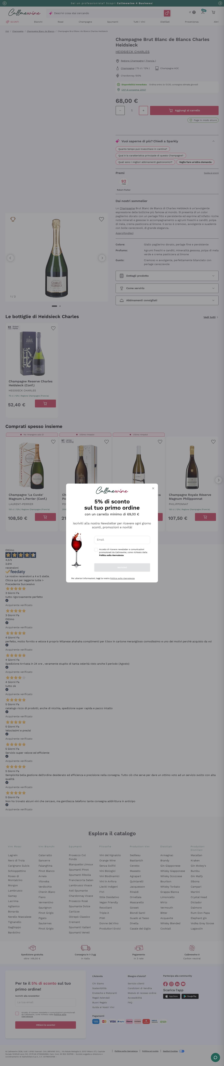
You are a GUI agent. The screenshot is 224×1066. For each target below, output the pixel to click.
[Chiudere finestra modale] (153, 488)
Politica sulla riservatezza (122, 578)
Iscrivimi (122, 567)
